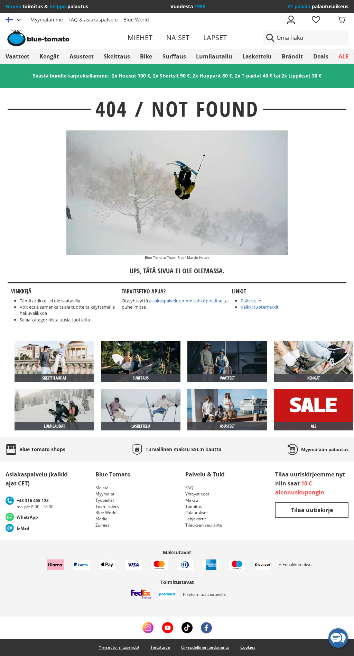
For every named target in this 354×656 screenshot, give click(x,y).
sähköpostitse (207, 301)
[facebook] (206, 627)
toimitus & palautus (47, 6)
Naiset (177, 37)
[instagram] (147, 627)
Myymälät (104, 494)
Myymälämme (46, 19)
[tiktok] (187, 627)
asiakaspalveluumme (170, 301)
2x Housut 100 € (131, 75)
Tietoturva (160, 647)
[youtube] (167, 627)
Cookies (247, 647)
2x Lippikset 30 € (301, 75)
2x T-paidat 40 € (253, 75)
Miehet (140, 37)
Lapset (215, 37)
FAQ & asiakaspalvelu (93, 19)
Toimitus (193, 506)
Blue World (136, 19)
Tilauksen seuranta (203, 525)
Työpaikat (104, 500)
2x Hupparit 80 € (212, 75)
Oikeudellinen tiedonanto (205, 647)
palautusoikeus (318, 6)
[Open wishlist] (315, 19)
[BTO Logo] (61, 37)
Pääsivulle (251, 301)
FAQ (189, 488)
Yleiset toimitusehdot (119, 647)
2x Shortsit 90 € (171, 75)
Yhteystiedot (197, 494)
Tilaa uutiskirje (312, 510)
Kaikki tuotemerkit (260, 307)
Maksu (191, 500)
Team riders (107, 506)
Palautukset (196, 513)
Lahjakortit (195, 519)
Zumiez (102, 525)
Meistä (102, 488)
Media (101, 519)
